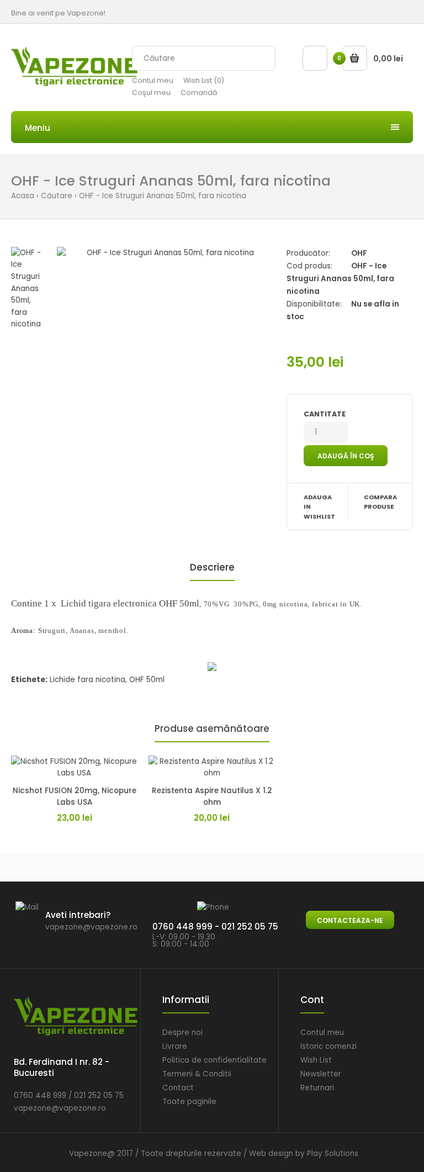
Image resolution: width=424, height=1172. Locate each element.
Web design (271, 1153)
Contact (178, 1088)
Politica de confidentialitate (214, 1060)
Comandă (199, 92)
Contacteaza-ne (350, 920)
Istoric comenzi (328, 1046)
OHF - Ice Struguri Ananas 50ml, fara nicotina (162, 196)
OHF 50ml (147, 679)
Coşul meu (151, 92)
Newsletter (320, 1074)
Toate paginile (189, 1101)
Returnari (317, 1088)
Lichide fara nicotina (87, 679)
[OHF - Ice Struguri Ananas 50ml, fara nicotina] (166, 253)
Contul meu (152, 80)
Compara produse (380, 502)
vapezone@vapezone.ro (91, 927)
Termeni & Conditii (196, 1074)
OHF (359, 253)
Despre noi (182, 1032)
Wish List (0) (203, 80)
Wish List (316, 1060)
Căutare (56, 196)
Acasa (22, 196)
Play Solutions (332, 1153)
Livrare (174, 1046)
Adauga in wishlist (319, 507)
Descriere (212, 567)
